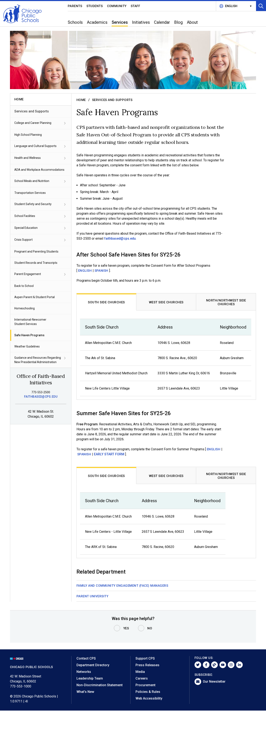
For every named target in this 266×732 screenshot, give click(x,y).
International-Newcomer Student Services (30, 322)
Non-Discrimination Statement (99, 685)
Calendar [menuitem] (162, 22)
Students (94, 6)
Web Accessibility (148, 698)
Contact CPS (86, 658)
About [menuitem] (192, 22)
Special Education (26, 227)
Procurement (145, 685)
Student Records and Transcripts (35, 262)
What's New (85, 692)
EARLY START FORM (109, 454)
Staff (135, 6)
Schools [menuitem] (75, 22)
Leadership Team (89, 678)
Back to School (24, 286)
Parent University (92, 596)
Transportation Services (30, 192)
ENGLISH (85, 271)
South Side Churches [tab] (106, 302)
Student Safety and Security (33, 204)
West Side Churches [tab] (166, 302)
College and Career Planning (32, 122)
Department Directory (92, 665)
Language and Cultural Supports (35, 146)
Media (140, 672)
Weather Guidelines (27, 346)
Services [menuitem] (120, 22)
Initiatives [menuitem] (141, 22)
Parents (75, 6)
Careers (141, 678)
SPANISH (101, 271)
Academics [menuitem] (97, 22)
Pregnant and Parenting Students (36, 251)
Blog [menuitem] (178, 22)
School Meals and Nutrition (31, 181)
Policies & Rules (147, 692)
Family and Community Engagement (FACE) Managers (122, 586)
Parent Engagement (27, 274)
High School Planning (28, 134)
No (149, 628)
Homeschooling (24, 308)
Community (117, 6)
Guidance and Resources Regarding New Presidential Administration (37, 360)
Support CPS (145, 658)
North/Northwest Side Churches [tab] (226, 302)
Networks (83, 672)
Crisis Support (23, 239)
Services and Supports (31, 111)
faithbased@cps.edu (40, 396)
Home (81, 100)
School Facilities (24, 216)
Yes (126, 628)
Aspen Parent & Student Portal (34, 297)
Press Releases (147, 665)
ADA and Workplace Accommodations (39, 169)
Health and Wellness (27, 157)
